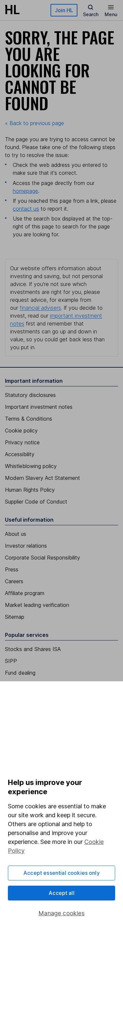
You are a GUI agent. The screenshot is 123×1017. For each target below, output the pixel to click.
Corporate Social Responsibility (42, 557)
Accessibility (19, 454)
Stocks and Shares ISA (33, 649)
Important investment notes (38, 407)
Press (11, 569)
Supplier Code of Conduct (36, 501)
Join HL (64, 10)
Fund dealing (20, 672)
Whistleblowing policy (31, 466)
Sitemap (14, 616)
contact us (26, 208)
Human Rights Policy (30, 489)
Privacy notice (22, 442)
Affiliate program (24, 593)
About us (15, 534)
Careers (14, 581)
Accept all (61, 893)
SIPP (11, 661)
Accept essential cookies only (61, 873)
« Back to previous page (34, 123)
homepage (25, 191)
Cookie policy (21, 430)
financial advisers (40, 307)
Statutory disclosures (30, 395)
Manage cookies (61, 913)
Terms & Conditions (28, 418)
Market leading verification (37, 605)
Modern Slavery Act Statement (42, 478)
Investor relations (26, 545)
